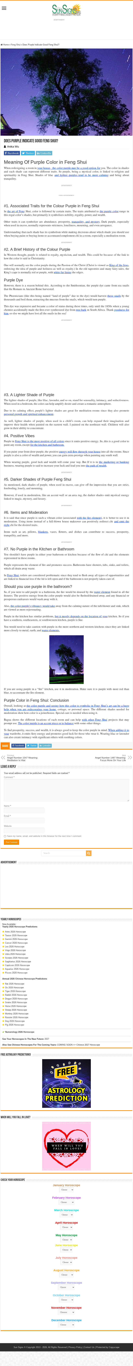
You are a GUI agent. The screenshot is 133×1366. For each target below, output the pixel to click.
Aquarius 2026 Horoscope (17, 969)
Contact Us (89, 1347)
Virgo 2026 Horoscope (15, 950)
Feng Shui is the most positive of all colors (39, 441)
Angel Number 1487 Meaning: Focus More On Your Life (110, 758)
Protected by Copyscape (107, 1347)
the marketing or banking (114, 462)
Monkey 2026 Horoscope (16, 1013)
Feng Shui (15, 44)
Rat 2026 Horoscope (14, 984)
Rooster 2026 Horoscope (16, 1017)
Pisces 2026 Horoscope (16, 973)
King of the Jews (118, 265)
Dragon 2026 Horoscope (16, 998)
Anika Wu (13, 146)
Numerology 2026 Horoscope (19, 1032)
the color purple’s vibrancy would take (33, 606)
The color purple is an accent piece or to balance (46, 723)
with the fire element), (90, 518)
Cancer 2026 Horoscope (16, 943)
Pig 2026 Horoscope (14, 1025)
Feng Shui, (13, 575)
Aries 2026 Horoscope (15, 931)
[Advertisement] (66, 886)
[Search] (88, 853)
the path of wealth (96, 465)
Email (7, 816)
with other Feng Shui (94, 719)
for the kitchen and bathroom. (47, 445)
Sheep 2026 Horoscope (16, 1010)
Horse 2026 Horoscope (15, 1006)
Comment (9, 777)
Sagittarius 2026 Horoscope (18, 961)
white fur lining (63, 272)
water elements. (51, 630)
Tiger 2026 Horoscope (15, 991)
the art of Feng (16, 211)
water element (102, 592)
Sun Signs (18, 1347)
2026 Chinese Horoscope (22, 979)
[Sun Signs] (66, 9)
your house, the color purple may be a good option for (68, 168)
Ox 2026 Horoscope (14, 987)
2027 (47, 1039)
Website (8, 826)
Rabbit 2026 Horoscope (16, 995)
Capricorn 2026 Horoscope (17, 965)
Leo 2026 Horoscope (14, 946)
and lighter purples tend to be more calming (81, 175)
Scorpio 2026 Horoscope (16, 958)
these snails (114, 296)
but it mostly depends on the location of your (81, 616)
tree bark (81, 310)
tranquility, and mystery (86, 221)
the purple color (109, 211)
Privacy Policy (75, 1347)
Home (6, 44)
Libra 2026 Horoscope (15, 954)
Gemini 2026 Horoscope (16, 939)
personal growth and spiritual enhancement (28, 414)
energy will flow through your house (80, 451)
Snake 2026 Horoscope (16, 1002)
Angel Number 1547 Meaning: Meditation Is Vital (22, 758)
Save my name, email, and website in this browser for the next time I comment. (44, 836)
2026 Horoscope (17, 926)
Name (7, 806)
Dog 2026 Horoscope (15, 1021)
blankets (43, 532)
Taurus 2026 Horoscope (16, 935)
